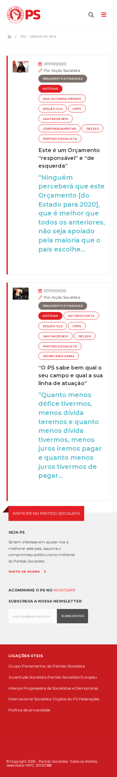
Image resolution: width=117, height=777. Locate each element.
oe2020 (92, 128)
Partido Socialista (60, 138)
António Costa (81, 315)
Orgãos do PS (65, 698)
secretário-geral (58, 356)
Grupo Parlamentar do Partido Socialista (46, 666)
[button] (91, 14)
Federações (89, 698)
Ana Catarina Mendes (62, 98)
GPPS (76, 108)
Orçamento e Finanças (63, 78)
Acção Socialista (65, 70)
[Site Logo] (25, 14)
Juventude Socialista (27, 677)
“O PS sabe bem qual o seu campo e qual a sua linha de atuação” (70, 375)
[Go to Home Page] (9, 36)
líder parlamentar (59, 128)
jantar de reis (55, 119)
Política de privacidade (29, 709)
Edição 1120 (52, 108)
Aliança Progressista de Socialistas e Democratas (53, 688)
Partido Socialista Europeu (72, 677)
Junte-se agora (24, 571)
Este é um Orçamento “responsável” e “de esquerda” (69, 158)
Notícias (50, 88)
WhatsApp (64, 590)
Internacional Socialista (29, 698)
